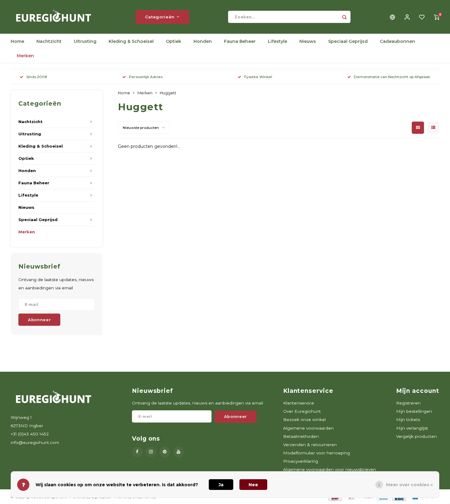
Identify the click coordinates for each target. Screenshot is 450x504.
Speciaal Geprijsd (348, 41)
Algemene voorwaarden (308, 428)
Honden (202, 41)
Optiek (173, 41)
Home (17, 41)
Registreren (408, 403)
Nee (253, 484)
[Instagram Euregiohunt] (151, 452)
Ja (221, 484)
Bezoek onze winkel (304, 419)
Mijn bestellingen (414, 411)
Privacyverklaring (300, 461)
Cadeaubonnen (397, 41)
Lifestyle (277, 41)
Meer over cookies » (409, 484)
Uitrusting (85, 41)
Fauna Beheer (240, 41)
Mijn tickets (408, 419)
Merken (25, 55)
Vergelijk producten (416, 436)
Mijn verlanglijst (412, 428)
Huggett (168, 93)
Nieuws (307, 41)
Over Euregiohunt (302, 411)
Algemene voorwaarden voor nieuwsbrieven (329, 469)
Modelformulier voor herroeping (316, 452)
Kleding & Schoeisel (131, 41)
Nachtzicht (49, 41)
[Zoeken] (344, 17)
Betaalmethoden (301, 436)
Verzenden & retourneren (310, 444)
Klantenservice (298, 403)
